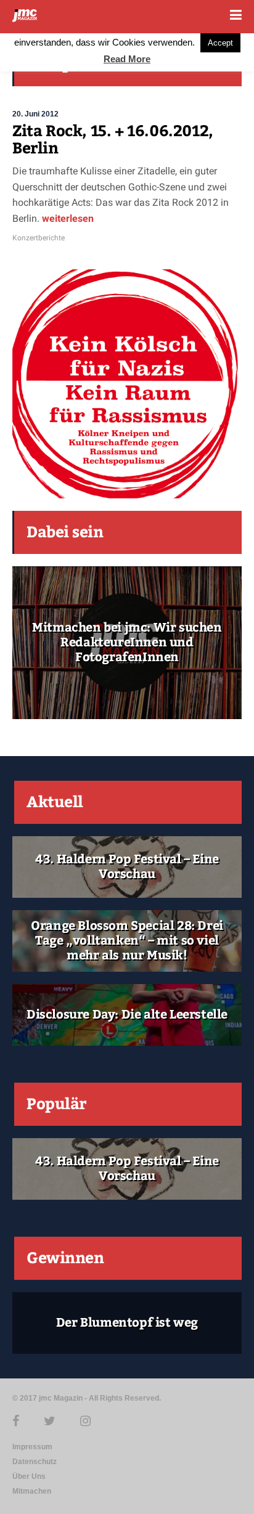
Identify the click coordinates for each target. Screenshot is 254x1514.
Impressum (32, 1447)
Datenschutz (34, 1461)
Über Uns (29, 1476)
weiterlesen (66, 218)
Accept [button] (220, 42)
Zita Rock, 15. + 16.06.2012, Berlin (112, 140)
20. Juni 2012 (35, 114)
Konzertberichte (38, 238)
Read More (127, 59)
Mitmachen (31, 1491)
